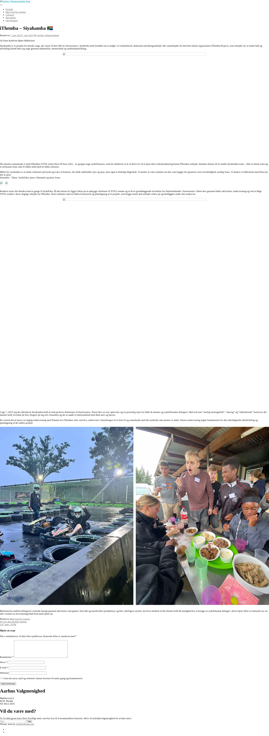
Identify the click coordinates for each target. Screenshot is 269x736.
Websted (4, 673)
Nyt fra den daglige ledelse (13, 621)
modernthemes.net (25, 724)
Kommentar (6, 657)
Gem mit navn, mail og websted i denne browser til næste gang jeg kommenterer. (43, 678)
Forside (9, 9)
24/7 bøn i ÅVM (8, 624)
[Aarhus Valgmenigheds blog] (15, 1)
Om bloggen (12, 20)
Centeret (10, 15)
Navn (3, 662)
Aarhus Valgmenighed (48, 35)
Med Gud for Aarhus (16, 12)
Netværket (11, 17)
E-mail (4, 667)
